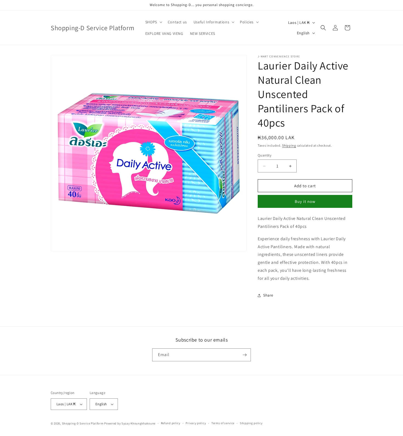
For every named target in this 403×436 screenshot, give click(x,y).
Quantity (264, 155)
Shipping (289, 145)
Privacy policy (196, 423)
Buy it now (305, 201)
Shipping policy (251, 423)
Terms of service (222, 423)
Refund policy (170, 423)
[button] (153, 22)
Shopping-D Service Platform (83, 423)
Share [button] (268, 295)
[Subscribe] (245, 354)
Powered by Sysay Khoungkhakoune (129, 423)
